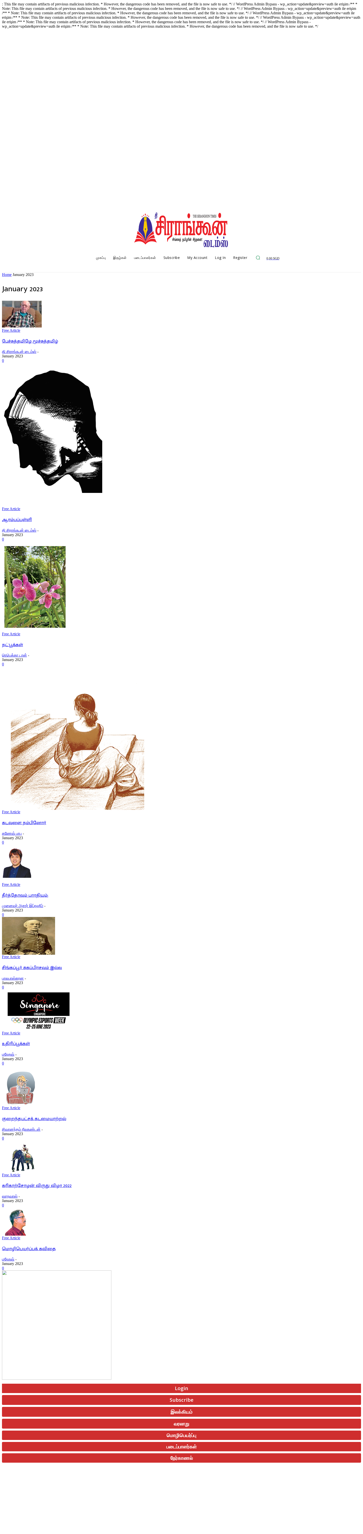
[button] (257, 257)
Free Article (11, 330)
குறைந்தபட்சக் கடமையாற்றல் (34, 1119)
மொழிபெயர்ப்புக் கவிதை (29, 1249)
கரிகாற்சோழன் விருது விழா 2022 (37, 1185)
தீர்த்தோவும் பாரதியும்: (25, 895)
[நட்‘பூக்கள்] (34, 630)
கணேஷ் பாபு (12, 833)
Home (7, 274)
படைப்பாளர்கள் (181, 1446)
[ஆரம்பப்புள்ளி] (52, 505)
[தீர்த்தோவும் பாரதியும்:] (16, 881)
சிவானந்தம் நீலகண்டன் (21, 1129)
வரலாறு (181, 1423)
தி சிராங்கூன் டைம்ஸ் (19, 352)
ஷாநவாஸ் (10, 1196)
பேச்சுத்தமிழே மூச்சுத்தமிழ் (30, 341)
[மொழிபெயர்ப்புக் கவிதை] (15, 1234)
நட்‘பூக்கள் (12, 645)
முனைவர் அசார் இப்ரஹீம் (22, 906)
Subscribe (181, 1400)
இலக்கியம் (182, 1411)
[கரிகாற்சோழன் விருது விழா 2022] (20, 1171)
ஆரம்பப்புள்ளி (17, 520)
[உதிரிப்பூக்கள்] (40, 1030)
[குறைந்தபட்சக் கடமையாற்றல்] (19, 1104)
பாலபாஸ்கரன (13, 978)
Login (181, 1388)
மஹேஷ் (8, 1054)
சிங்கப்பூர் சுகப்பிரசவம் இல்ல (32, 967)
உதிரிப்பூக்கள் (16, 1044)
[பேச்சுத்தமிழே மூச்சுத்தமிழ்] (22, 327)
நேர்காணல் (181, 1458)
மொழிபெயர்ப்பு (181, 1435)
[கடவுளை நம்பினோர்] (75, 808)
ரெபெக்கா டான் (14, 655)
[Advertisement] (150, 1497)
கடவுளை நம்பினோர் (24, 823)
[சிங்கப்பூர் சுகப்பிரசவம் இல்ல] (28, 953)
